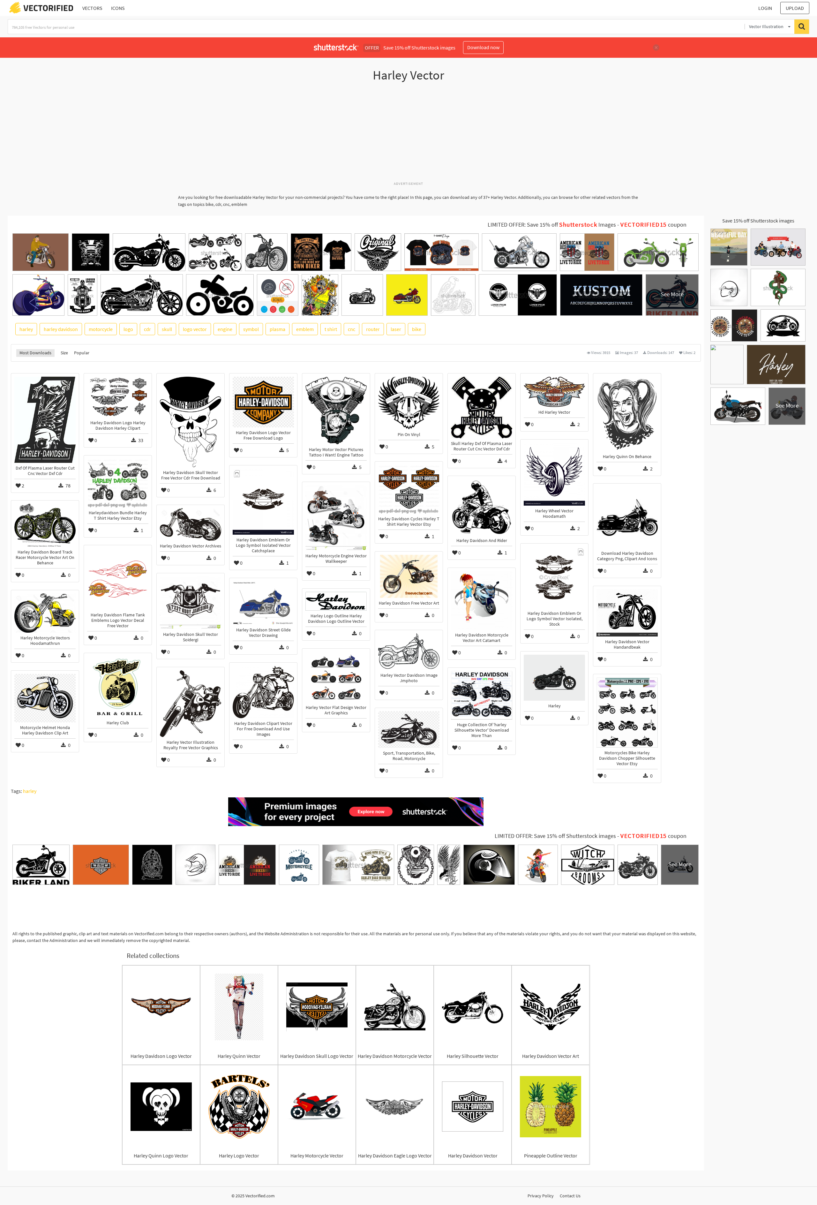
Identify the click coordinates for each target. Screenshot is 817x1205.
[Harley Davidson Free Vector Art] (408, 576)
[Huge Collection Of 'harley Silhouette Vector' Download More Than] (481, 695)
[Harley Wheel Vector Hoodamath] (554, 474)
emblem (305, 329)
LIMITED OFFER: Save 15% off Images (552, 224)
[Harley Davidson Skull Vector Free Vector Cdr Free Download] (190, 422)
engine (225, 329)
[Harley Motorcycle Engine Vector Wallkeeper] (336, 518)
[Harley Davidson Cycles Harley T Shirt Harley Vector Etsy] (408, 489)
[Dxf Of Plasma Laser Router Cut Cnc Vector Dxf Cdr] (45, 420)
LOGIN (765, 8)
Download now (483, 47)
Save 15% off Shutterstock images (758, 220)
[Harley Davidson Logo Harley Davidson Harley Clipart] (117, 397)
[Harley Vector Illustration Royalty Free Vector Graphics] (190, 703)
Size (64, 353)
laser (396, 329)
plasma (277, 329)
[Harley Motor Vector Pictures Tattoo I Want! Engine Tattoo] (336, 410)
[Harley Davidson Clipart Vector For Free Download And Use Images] (263, 692)
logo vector (195, 329)
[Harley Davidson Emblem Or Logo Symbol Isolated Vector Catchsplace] (263, 502)
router (373, 329)
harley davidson (61, 329)
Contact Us (570, 1196)
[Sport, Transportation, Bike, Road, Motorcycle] (408, 729)
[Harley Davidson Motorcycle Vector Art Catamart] (481, 600)
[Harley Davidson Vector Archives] (190, 524)
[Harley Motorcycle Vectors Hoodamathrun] (45, 613)
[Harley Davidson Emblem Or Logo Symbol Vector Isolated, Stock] (554, 577)
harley (26, 329)
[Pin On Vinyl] (408, 403)
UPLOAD (795, 8)
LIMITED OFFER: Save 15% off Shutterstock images (555, 836)
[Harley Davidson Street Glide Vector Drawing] (263, 603)
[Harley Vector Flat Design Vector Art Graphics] (336, 677)
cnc (351, 329)
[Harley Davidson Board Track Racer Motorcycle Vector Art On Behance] (45, 525)
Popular (81, 353)
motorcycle (101, 329)
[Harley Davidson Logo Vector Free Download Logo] (263, 402)
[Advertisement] (408, 135)
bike (416, 329)
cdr (147, 329)
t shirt (331, 329)
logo (128, 329)
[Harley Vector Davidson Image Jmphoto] (408, 651)
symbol (251, 329)
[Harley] (554, 678)
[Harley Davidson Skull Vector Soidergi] (190, 602)
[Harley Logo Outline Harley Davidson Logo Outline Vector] (336, 601)
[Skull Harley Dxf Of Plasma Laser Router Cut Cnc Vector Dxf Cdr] (481, 407)
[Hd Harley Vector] (554, 392)
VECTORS (92, 8)
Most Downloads (35, 353)
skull (167, 329)
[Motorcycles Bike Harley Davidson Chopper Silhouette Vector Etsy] (627, 712)
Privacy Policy (541, 1196)
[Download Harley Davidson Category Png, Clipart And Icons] (627, 517)
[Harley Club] (117, 687)
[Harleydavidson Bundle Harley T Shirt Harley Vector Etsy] (117, 483)
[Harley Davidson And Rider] (481, 507)
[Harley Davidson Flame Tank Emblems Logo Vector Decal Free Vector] (117, 579)
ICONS (118, 8)
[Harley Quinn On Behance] (627, 414)
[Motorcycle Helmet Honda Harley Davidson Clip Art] (45, 698)
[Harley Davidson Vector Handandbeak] (627, 612)
